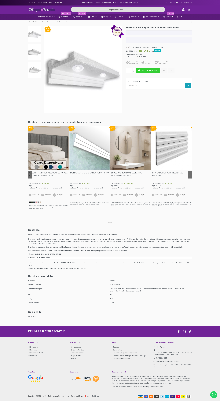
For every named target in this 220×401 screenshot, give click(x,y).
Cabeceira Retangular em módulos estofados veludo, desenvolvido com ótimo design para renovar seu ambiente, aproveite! (48, 207)
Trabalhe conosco (77, 353)
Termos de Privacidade (121, 358)
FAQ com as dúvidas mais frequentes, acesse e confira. (66, 269)
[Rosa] (36, 202)
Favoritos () (173, 2)
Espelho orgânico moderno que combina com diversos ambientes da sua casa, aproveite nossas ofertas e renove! (130, 204)
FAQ (51, 2)
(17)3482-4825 (161, 358)
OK (188, 85)
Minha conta (33, 347)
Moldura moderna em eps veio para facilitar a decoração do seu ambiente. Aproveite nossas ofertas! (89, 203)
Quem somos (76, 347)
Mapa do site (76, 356)
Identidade (33, 350)
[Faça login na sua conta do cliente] (183, 9)
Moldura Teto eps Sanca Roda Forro (89, 173)
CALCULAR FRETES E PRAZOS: (138, 81)
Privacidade (42, 2)
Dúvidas (116, 347)
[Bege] (40, 202)
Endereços (33, 356)
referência (129, 47)
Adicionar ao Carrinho (149, 70)
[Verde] (32, 202)
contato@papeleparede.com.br (167, 361)
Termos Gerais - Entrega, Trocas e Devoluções (130, 356)
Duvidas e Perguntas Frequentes (125, 353)
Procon (73, 358)
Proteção (58, 2)
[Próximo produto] (191, 22)
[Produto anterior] (190, 22)
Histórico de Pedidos (36, 353)
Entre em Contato (77, 350)
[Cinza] (38, 202)
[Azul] (34, 202)
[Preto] (30, 202)
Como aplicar (118, 350)
